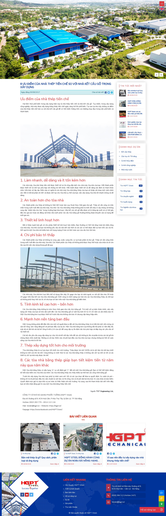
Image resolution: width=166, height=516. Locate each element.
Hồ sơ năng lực (71, 496)
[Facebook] (106, 92)
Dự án (67, 500)
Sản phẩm (69, 503)
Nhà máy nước (126, 169)
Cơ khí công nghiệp (128, 165)
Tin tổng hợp (26, 454)
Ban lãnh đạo (70, 492)
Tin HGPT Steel (70, 454)
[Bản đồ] (161, 504)
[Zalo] (112, 92)
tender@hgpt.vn (118, 502)
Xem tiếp (54, 464)
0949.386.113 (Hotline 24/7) (124, 495)
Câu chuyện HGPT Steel (74, 485)
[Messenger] (109, 92)
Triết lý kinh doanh (72, 489)
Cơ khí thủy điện (127, 161)
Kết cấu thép (126, 152)
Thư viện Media (71, 507)
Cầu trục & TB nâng (129, 156)
